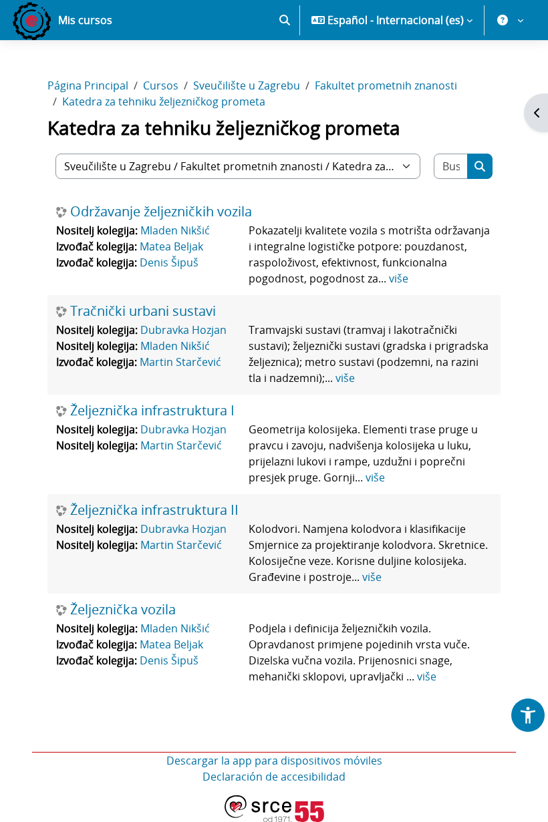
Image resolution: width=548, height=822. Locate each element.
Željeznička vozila (123, 609)
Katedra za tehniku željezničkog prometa (163, 101)
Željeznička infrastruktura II (154, 510)
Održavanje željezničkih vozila (161, 211)
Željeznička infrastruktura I (152, 410)
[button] (285, 20)
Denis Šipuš (169, 262)
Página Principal (87, 85)
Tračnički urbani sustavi (143, 311)
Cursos (160, 85)
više (398, 278)
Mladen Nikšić (175, 230)
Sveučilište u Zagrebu (246, 85)
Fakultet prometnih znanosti (386, 85)
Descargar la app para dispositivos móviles (274, 760)
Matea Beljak (171, 246)
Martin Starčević (180, 362)
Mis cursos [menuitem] (85, 20)
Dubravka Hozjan (183, 330)
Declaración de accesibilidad (274, 776)
